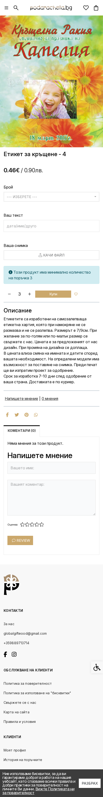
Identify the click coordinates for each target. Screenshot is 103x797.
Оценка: (12, 524)
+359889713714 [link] (16, 643)
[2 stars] (27, 524)
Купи (53, 294)
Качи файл (53, 255)
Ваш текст (13, 215)
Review (23, 540)
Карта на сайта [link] (16, 712)
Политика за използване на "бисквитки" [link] (37, 693)
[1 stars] (22, 524)
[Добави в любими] (76, 294)
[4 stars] (36, 524)
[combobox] (51, 197)
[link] (6, 8)
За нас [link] (9, 624)
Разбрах (90, 783)
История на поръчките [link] (23, 760)
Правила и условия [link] (20, 722)
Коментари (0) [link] (22, 431)
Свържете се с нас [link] (20, 702)
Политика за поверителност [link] (28, 683)
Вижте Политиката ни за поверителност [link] (38, 791)
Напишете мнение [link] (21, 398)
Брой (8, 187)
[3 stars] (32, 524)
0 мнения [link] (50, 398)
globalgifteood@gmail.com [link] (25, 633)
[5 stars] (41, 524)
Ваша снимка (16, 245)
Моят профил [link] (15, 750)
